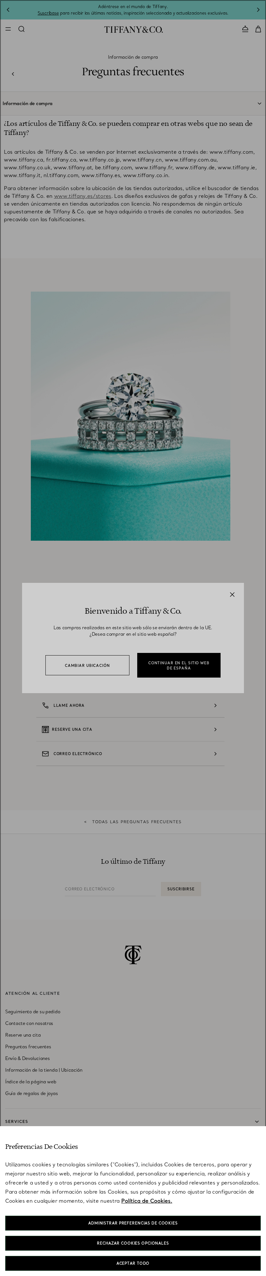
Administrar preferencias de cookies (133, 1223)
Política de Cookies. (146, 1201)
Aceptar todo (133, 1263)
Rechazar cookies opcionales (133, 1243)
